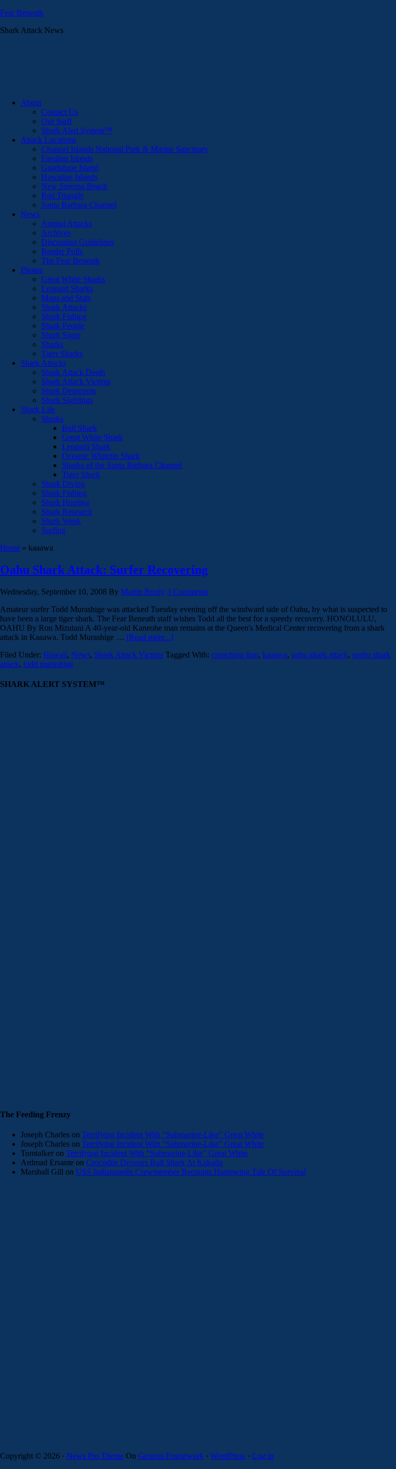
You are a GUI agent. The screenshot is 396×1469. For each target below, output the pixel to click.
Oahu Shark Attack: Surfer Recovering (104, 569)
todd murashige (48, 664)
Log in (263, 1455)
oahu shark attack (319, 654)
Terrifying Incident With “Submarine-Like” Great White (173, 1134)
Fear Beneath (21, 12)
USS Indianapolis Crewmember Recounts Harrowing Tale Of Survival (191, 1171)
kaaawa (274, 654)
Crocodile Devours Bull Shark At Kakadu (154, 1162)
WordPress (227, 1455)
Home (10, 547)
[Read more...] (149, 637)
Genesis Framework (171, 1455)
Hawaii (55, 654)
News (80, 654)
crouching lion (234, 654)
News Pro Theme (95, 1455)
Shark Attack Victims (128, 654)
